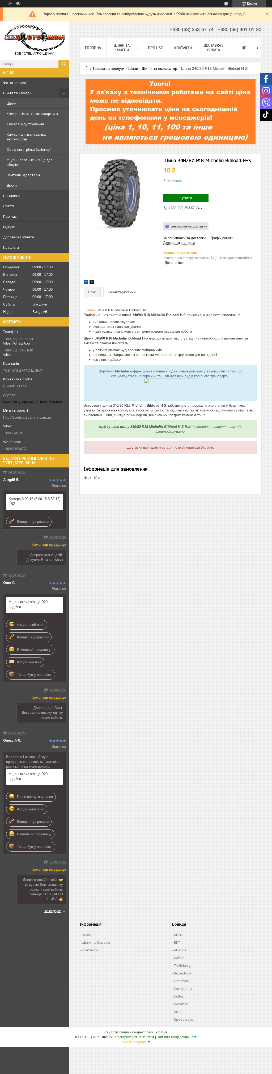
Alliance (180, 950)
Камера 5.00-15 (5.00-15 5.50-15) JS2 (34, 501)
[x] (92, 283)
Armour (180, 1011)
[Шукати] (63, 64)
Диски (12, 185)
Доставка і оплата (18, 237)
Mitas (178, 934)
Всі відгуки (52, 910)
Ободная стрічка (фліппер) (29, 149)
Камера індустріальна (25, 124)
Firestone (181, 980)
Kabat (179, 957)
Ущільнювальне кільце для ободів (29, 162)
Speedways (183, 1019)
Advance (181, 1004)
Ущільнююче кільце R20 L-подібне (30, 604)
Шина (91, 310)
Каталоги (11, 247)
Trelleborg (182, 965)
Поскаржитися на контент (134, 1037)
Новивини (11, 195)
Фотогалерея (14, 82)
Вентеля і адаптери (23, 175)
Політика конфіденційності (177, 1037)
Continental (183, 988)
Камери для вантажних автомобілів (26, 136)
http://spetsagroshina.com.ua (27, 417)
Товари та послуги (108, 68)
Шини (11, 103)
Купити (186, 197)
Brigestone (183, 973)
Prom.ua (161, 1032)
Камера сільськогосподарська (32, 113)
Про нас (9, 216)
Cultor (179, 996)
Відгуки (9, 226)
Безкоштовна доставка (189, 226)
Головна (93, 48)
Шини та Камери (17, 93)
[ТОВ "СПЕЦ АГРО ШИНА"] (34, 38)
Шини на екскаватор (159, 68)
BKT (177, 942)
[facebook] (86, 283)
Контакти (183, 48)
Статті (8, 206)
